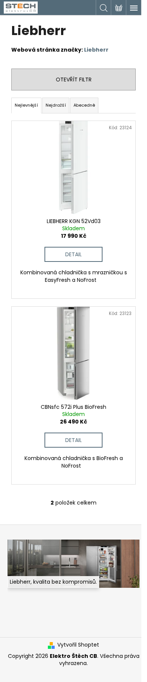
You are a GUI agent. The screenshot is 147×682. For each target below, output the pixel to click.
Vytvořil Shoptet (78, 644)
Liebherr (96, 50)
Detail (73, 254)
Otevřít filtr (74, 79)
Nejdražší (56, 105)
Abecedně (84, 105)
